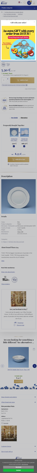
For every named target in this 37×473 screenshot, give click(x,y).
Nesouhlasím (18, 467)
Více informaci (25, 464)
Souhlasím (18, 470)
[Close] (34, 22)
